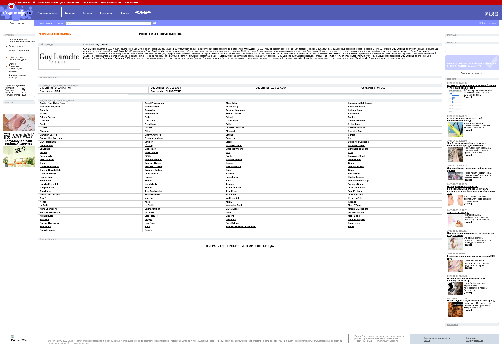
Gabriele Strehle (234, 159)
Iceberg (148, 180)
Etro (228, 152)
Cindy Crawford (153, 135)
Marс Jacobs (232, 209)
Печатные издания (18, 59)
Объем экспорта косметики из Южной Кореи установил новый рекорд (471, 86)
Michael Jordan (356, 212)
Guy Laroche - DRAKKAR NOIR (56, 88)
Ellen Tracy (150, 149)
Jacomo (230, 184)
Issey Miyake (151, 184)
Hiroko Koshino (356, 177)
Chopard (230, 131)
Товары (87, 13)
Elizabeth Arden (234, 145)
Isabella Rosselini (49, 184)
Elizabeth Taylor (356, 145)
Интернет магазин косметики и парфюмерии (22, 40)
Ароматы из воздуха (458, 212)
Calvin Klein (232, 120)
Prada (147, 226)
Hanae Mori (354, 173)
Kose (147, 202)
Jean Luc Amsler (356, 187)
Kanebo (149, 198)
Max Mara (149, 212)
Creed (351, 138)
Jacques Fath (47, 187)
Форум (125, 13)
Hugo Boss (45, 180)
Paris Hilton (354, 223)
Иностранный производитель (55, 34)
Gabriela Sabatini (153, 159)
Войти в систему (487, 23)
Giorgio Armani (356, 166)
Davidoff (149, 142)
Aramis (43, 113)
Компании (106, 13)
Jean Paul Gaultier (154, 191)
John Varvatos (355, 195)
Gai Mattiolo (354, 159)
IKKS (228, 180)
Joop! (43, 198)
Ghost (351, 163)
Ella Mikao (45, 149)
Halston (230, 173)
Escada (43, 152)
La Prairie (149, 205)
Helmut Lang (46, 177)
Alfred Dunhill (152, 106)
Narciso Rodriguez (49, 223)
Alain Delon (232, 103)
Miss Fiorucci (151, 216)
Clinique (352, 135)
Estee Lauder (151, 152)
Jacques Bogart (356, 184)
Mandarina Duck (234, 205)
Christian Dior (355, 131)
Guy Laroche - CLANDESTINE (166, 91)
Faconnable (46, 156)
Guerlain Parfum (48, 173)
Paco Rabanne (233, 223)
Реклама (9, 102)
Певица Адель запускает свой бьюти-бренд (471, 300)
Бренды (70, 13)
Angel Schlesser (356, 106)
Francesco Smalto (357, 156)
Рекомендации (16, 68)
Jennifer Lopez (356, 191)
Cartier (43, 124)
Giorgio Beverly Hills (50, 170)
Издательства (16, 57)
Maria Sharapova (48, 209)
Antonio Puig (355, 110)
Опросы (13, 71)
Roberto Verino (47, 230)
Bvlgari (229, 117)
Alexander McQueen (50, 106)
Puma (351, 226)
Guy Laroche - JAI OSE (373, 88)
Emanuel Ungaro (234, 149)
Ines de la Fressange (358, 180)
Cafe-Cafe (150, 120)
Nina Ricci (150, 223)
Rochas (148, 230)
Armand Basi (151, 113)
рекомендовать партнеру (50, 23)
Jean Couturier (233, 187)
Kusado (352, 202)
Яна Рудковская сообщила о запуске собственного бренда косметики (467, 144)
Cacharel (44, 120)
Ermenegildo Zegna (358, 149)
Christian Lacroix (48, 135)
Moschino (231, 219)
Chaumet (44, 131)
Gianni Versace (233, 166)
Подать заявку (17, 23)
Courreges (231, 138)
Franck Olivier (47, 159)
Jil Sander (231, 195)
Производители (47, 13)
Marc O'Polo (354, 205)
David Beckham (48, 142)
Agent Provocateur (154, 103)
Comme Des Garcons (51, 138)
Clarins (229, 135)
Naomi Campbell (356, 219)
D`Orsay (149, 145)
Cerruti (43, 128)
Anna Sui (44, 110)
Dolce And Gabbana (358, 142)
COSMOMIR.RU (23, 2)
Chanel (148, 128)
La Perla (44, 205)
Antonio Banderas (235, 110)
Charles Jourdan (356, 128)
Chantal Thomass (235, 128)
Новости (452, 79)
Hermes (148, 177)
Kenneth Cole (355, 198)
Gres (228, 170)
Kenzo (43, 202)
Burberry (149, 117)
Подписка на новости (471, 73)
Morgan (148, 219)
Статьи (12, 64)
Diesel (229, 142)
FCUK (148, 156)
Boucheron (354, 113)
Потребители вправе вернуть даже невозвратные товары (466, 279)
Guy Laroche (151, 173)
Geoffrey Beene (153, 163)
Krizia (229, 202)
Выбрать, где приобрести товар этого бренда (240, 246)
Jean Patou (45, 191)
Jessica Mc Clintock (50, 195)
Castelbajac (150, 124)
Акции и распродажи (19, 50)
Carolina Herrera (356, 120)
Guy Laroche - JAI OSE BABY (166, 88)
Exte (350, 152)
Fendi (229, 156)
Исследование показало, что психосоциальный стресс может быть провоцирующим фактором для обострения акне (471, 190)
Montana (44, 219)
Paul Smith (45, 226)
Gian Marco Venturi (49, 166)
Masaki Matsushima (358, 209)
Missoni (230, 216)
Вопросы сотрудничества (474, 339)
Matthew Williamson (50, 212)
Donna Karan (46, 145)
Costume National (154, 138)
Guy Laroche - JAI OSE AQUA (271, 88)
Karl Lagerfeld (233, 198)
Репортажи (14, 66)
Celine (229, 124)
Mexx (228, 212)
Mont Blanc (354, 216)
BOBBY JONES (233, 113)
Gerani (229, 163)
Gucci (351, 170)
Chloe (148, 131)
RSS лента (452, 324)
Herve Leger (232, 177)
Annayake (150, 110)
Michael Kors (46, 216)
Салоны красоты (17, 46)
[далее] (468, 97)
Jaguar (148, 187)
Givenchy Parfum (153, 170)
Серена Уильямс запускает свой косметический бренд (464, 119)
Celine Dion (354, 124)
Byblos (351, 117)
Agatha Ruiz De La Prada (52, 103)
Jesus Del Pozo (152, 195)
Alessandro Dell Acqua (360, 103)
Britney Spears (47, 117)
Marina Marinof (152, 209)
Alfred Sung (232, 106)
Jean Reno (231, 191)
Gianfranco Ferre (153, 166)
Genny (43, 163)
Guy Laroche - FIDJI (50, 91)
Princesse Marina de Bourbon (241, 226)
